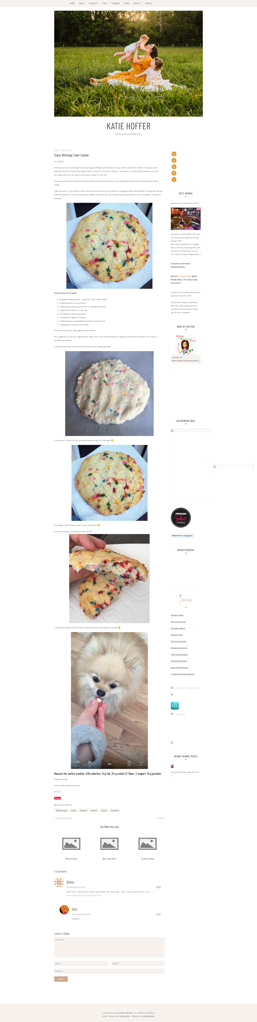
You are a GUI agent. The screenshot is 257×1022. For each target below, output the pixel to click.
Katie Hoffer (128, 125)
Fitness (93, 3)
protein (94, 810)
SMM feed (187, 599)
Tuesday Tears (177, 635)
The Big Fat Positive (179, 661)
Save (58, 798)
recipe (104, 810)
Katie (74, 908)
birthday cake (62, 810)
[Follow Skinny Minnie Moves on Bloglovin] (182, 535)
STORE (127, 3)
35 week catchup (147, 858)
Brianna (70, 881)
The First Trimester (178, 641)
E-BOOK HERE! (185, 276)
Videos (148, 3)
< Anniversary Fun (63, 818)
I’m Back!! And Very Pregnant (182, 674)
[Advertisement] (193, 391)
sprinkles (115, 810)
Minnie (56, 150)
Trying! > (160, 818)
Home (72, 3)
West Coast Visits (109, 858)
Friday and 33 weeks (179, 654)
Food (81, 3)
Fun (104, 3)
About (137, 3)
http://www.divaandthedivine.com (84, 895)
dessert (84, 810)
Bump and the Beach (179, 668)
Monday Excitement (179, 648)
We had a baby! (71, 858)
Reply (159, 887)
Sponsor (115, 3)
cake (74, 810)
